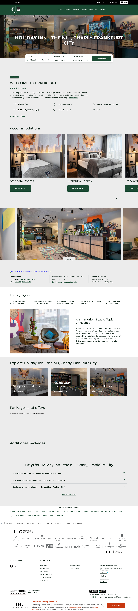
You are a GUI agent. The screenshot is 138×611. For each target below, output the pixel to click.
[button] (124, 2)
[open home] (3, 523)
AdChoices (103, 573)
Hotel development (46, 577)
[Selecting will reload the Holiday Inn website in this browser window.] (59, 546)
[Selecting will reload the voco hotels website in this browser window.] (103, 538)
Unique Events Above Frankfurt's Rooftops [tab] (65, 302)
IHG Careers (44, 571)
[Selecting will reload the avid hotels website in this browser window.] (77, 546)
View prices (101, 58)
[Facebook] (11, 566)
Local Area (93, 10)
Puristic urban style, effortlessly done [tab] (112, 302)
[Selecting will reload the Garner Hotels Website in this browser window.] (68, 546)
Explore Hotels (75, 565)
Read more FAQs (69, 494)
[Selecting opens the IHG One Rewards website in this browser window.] (114, 552)
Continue (116, 605)
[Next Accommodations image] (119, 199)
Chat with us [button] (18, 2)
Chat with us (44, 580)
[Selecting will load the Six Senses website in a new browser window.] (16, 538)
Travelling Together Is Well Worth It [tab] (91, 302)
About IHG (43, 565)
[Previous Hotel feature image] (65, 260)
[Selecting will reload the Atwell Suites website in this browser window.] (86, 546)
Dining (84, 10)
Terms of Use (74, 568)
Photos (102, 10)
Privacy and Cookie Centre (109, 565)
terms (97, 606)
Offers (60, 10)
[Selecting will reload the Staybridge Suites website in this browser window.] (98, 546)
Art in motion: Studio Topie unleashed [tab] (18, 302)
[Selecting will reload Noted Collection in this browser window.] (94, 538)
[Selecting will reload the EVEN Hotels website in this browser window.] (39, 546)
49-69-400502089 (28, 279)
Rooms (67, 10)
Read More (73, 98)
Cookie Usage (104, 579)
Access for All (44, 568)
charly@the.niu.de (23, 282)
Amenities (76, 10)
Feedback (103, 582)
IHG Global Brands (46, 574)
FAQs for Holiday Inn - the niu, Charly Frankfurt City (69, 465)
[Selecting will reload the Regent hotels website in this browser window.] (26, 538)
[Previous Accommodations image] (112, 199)
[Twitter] (15, 566)
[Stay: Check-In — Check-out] (38, 60)
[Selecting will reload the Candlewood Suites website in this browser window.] (121, 546)
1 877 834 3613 (33, 593)
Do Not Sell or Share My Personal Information (111, 569)
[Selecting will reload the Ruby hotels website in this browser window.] (112, 538)
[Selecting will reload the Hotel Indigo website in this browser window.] (83, 538)
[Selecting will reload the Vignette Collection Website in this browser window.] (59, 538)
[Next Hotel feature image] (72, 260)
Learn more (94, 597)
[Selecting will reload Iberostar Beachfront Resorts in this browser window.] (17, 546)
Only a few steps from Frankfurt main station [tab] (43, 302)
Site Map (103, 576)
